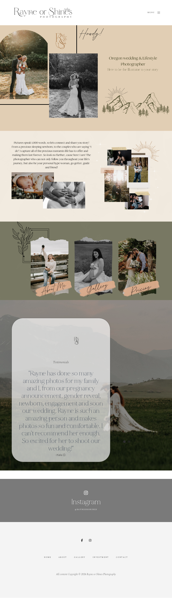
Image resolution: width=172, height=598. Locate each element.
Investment (101, 557)
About (63, 557)
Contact (122, 557)
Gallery (80, 557)
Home (47, 557)
